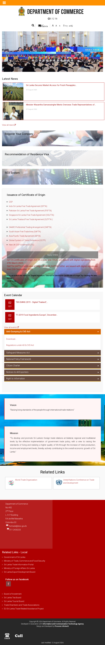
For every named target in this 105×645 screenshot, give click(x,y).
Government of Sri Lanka (14, 557)
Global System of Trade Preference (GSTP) (27, 240)
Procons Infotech (62, 626)
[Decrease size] (59, 25)
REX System (12, 172)
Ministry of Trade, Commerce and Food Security (24, 561)
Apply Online (52, 255)
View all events (10, 327)
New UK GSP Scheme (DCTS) (21, 245)
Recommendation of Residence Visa (27, 154)
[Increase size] (53, 25)
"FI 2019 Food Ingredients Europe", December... (37, 315)
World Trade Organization (26, 480)
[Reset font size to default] (56, 25)
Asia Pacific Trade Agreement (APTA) (25, 236)
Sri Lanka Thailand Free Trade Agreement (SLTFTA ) (31, 219)
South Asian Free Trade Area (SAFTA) (25, 231)
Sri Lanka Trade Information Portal (18, 564)
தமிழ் (71, 26)
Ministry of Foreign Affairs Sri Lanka (19, 568)
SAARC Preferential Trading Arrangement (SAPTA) (30, 227)
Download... (11, 339)
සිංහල (65, 26)
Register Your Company (19, 134)
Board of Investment (12, 594)
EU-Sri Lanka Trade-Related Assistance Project (24, 609)
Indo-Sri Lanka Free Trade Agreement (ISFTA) (28, 206)
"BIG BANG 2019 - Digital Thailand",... (32, 302)
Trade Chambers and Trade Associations (21, 605)
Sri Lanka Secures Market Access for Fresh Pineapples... (51, 85)
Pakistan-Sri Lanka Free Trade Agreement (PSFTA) (30, 211)
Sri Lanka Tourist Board (14, 601)
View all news (8, 125)
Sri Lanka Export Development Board (19, 572)
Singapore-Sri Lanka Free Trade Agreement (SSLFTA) (31, 215)
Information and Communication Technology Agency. (63, 624)
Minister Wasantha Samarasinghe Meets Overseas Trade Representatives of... (61, 104)
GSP (11, 202)
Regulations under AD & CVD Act (20, 345)
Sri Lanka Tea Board (12, 597)
